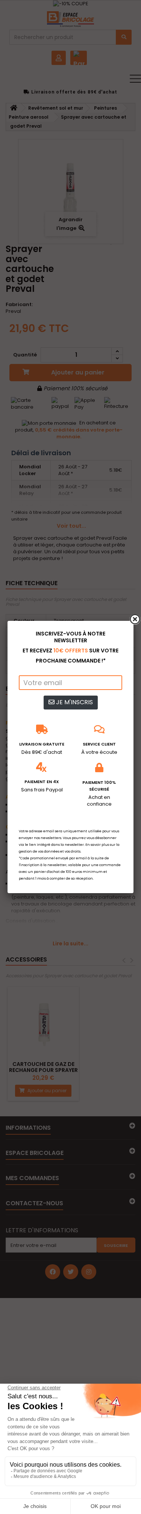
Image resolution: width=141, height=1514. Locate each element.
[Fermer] (135, 619)
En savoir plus (97, 844)
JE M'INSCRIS (74, 702)
